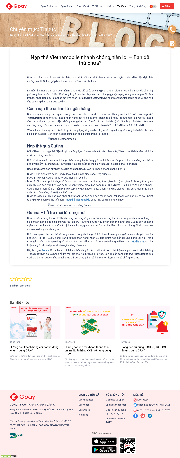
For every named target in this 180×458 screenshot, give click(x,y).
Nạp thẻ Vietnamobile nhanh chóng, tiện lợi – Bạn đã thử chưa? (76, 35)
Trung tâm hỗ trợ (138, 6)
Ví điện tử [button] (97, 6)
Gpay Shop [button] (66, 6)
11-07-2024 (70, 342)
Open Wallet (83, 6)
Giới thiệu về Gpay (115, 399)
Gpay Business (85, 399)
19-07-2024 (15, 342)
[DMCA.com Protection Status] (8, 456)
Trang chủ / (16, 35)
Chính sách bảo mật (116, 404)
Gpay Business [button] (48, 6)
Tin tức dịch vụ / (32, 35)
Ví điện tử (83, 415)
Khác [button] (110, 6)
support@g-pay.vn (153, 404)
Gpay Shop (83, 404)
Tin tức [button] (121, 6)
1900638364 (142, 400)
